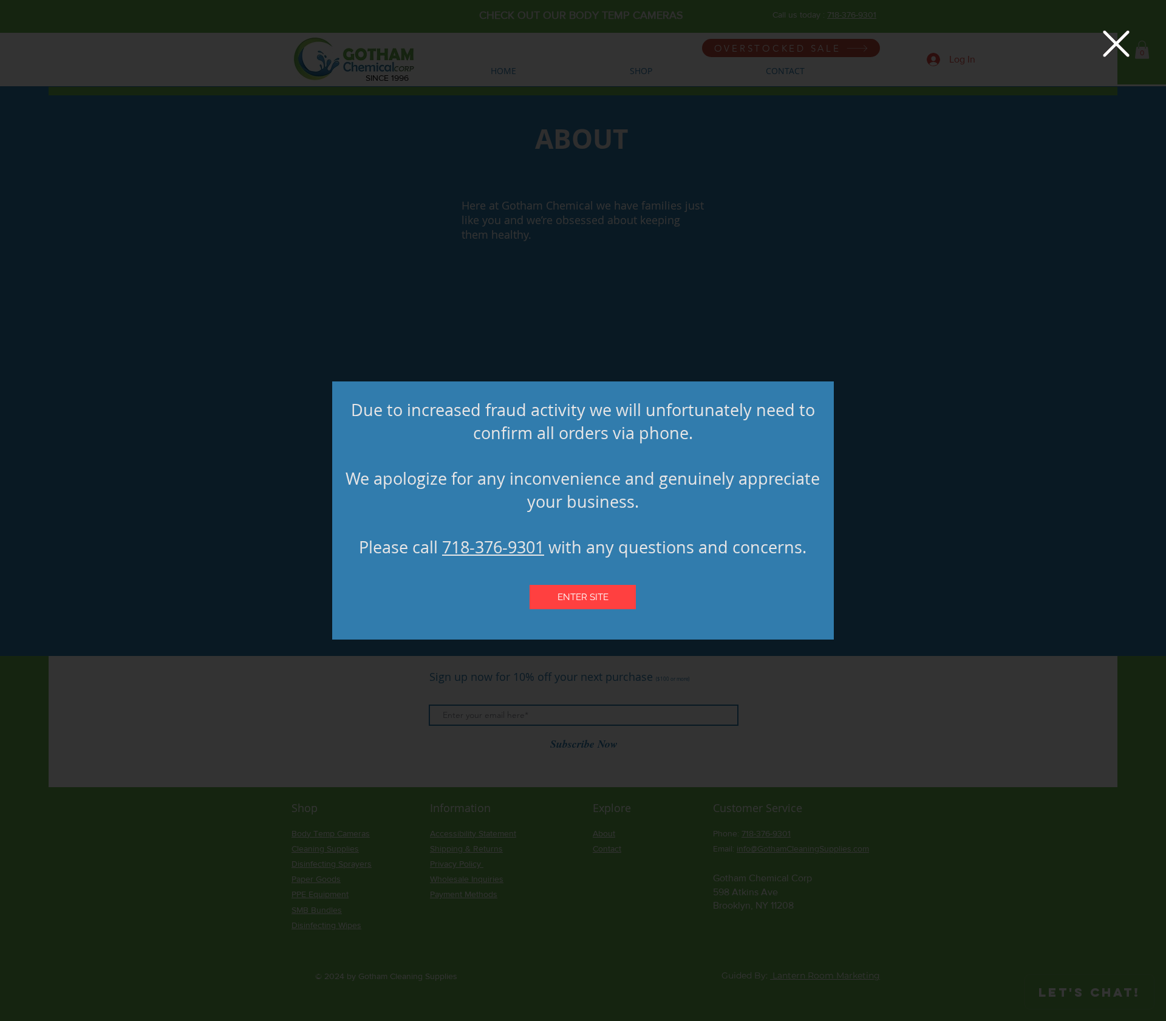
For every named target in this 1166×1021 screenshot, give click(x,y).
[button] (1116, 43)
